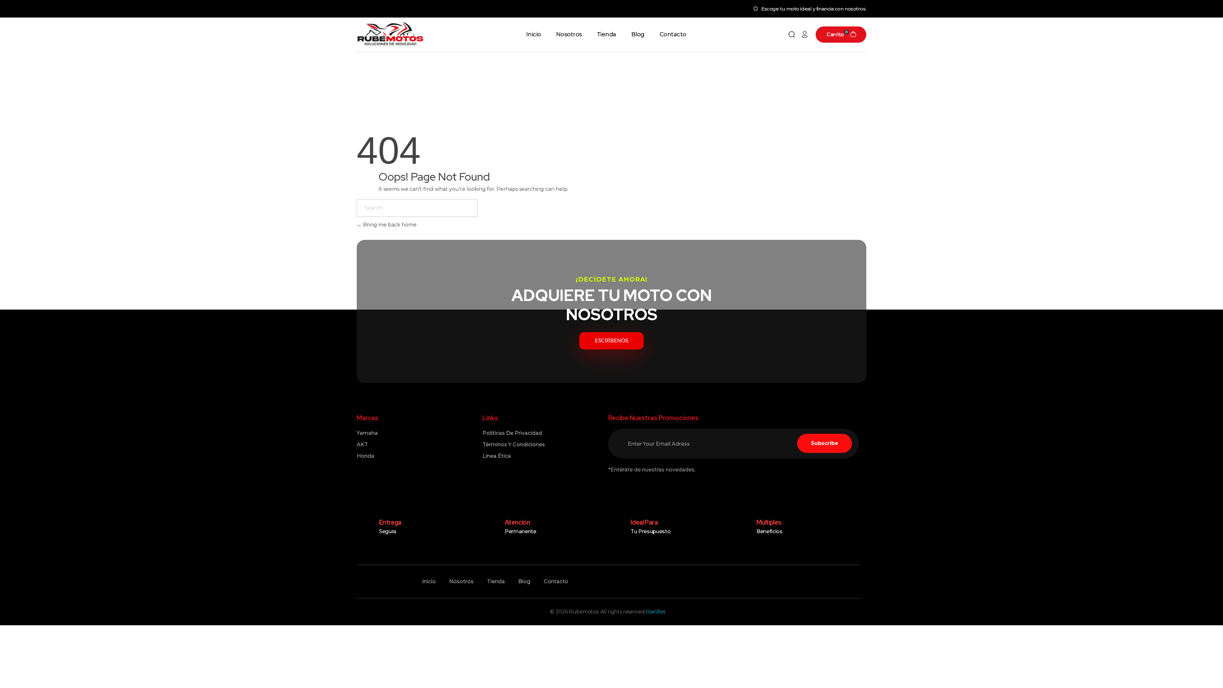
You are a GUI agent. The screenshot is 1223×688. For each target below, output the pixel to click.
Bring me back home (389, 225)
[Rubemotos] (390, 34)
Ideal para (644, 522)
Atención (517, 522)
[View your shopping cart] (853, 35)
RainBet (656, 612)
